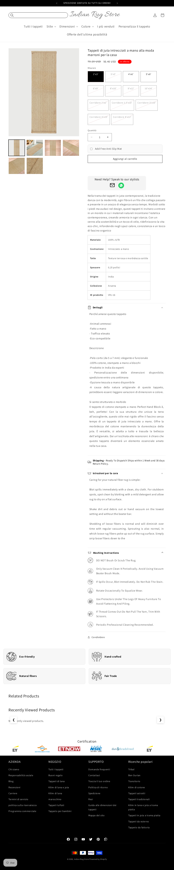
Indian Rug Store (81, 859)
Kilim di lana (55, 793)
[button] (38, 15)
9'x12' (131, 88)
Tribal (131, 769)
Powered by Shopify (98, 859)
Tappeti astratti (136, 793)
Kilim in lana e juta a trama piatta (143, 807)
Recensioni (14, 787)
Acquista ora (125, 168)
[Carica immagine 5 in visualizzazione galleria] (16, 166)
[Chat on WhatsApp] (121, 185)
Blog (10, 781)
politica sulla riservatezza (22, 805)
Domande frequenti (99, 769)
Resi (90, 799)
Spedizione (94, 793)
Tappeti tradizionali (139, 799)
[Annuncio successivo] (117, 3)
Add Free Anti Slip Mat (108, 149)
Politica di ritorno (98, 787)
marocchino (55, 799)
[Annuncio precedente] (56, 3)
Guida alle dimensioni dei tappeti (102, 807)
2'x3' (95, 74)
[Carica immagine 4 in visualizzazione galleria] (71, 148)
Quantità (92, 130)
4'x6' (131, 74)
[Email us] (112, 186)
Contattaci (94, 775)
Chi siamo (13, 769)
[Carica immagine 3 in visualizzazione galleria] (53, 148)
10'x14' (148, 88)
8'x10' (113, 88)
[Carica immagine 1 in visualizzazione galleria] (16, 148)
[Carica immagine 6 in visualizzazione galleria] (35, 166)
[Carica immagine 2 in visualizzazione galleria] (35, 148)
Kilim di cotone (136, 787)
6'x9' (95, 88)
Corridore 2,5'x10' (122, 102)
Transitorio (134, 781)
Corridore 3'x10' (146, 102)
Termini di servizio (18, 799)
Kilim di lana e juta (58, 787)
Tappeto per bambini (59, 811)
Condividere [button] (98, 637)
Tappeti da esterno (138, 821)
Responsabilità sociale (20, 775)
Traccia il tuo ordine (99, 781)
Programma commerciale (22, 811)
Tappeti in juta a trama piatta (144, 815)
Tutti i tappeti (55, 769)
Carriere (12, 793)
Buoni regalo (55, 775)
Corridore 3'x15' (99, 116)
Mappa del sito (96, 815)
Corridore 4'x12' (122, 116)
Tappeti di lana (56, 781)
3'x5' (113, 74)
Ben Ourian (134, 775)
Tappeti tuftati (56, 805)
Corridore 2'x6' (98, 102)
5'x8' (148, 74)
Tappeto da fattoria (139, 827)
